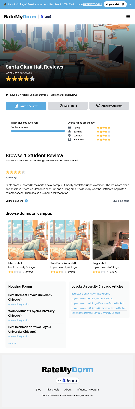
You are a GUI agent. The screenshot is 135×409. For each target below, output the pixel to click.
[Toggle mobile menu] (128, 16)
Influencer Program (88, 389)
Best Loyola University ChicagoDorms (90, 293)
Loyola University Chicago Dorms (28, 94)
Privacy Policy (68, 395)
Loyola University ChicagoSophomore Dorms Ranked (98, 308)
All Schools (53, 389)
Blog (38, 389)
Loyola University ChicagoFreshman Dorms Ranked (97, 303)
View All (12, 343)
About (67, 389)
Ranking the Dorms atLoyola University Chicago (95, 312)
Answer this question (18, 304)
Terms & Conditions (51, 395)
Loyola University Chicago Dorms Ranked (92, 298)
